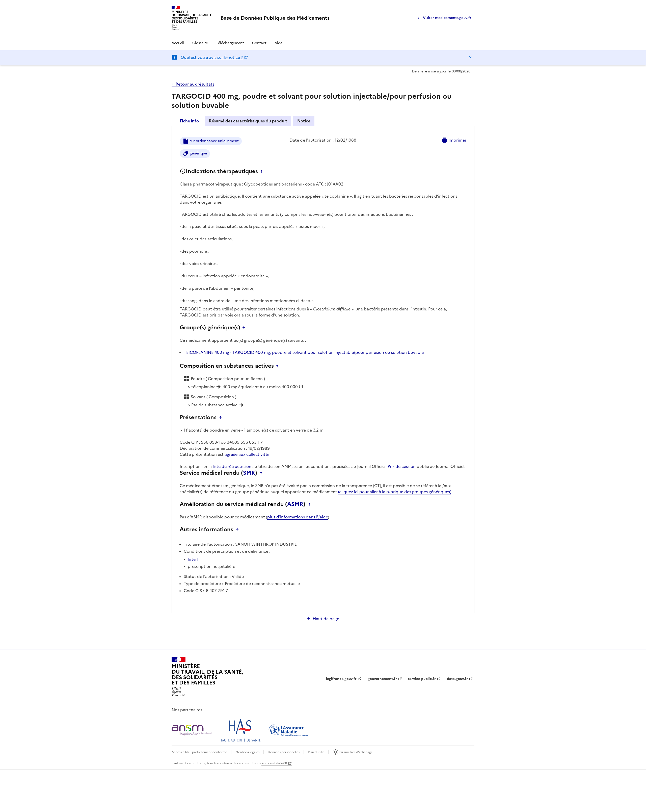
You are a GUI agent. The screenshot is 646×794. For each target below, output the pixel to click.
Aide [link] (278, 43)
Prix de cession (402, 466)
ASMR (295, 504)
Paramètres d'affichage (356, 752)
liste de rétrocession (232, 466)
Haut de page (326, 619)
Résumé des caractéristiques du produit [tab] (248, 121)
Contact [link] (259, 43)
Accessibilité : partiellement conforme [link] (199, 752)
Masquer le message (470, 57)
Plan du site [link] (316, 752)
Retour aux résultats (195, 84)
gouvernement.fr (382, 678)
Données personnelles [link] (284, 752)
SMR (249, 473)
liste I (193, 559)
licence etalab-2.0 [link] (274, 763)
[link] (275, 17)
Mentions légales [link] (247, 752)
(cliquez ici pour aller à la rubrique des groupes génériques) (394, 492)
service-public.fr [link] (422, 678)
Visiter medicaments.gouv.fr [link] (447, 17)
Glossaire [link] (200, 43)
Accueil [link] (178, 43)
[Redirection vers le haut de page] (262, 171)
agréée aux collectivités (247, 454)
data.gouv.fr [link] (457, 678)
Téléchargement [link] (230, 43)
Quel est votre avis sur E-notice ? (212, 57)
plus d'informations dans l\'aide (297, 517)
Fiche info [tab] (189, 121)
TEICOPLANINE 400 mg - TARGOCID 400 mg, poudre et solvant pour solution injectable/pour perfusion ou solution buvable (304, 352)
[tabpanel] (323, 369)
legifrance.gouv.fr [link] (341, 678)
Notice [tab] (303, 121)
